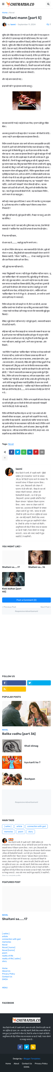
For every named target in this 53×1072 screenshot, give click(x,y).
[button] (3, 4)
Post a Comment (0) (26, 600)
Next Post (45, 607)
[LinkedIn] (30, 452)
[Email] (42, 452)
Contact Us (7, 976)
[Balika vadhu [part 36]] (26, 713)
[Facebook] (11, 452)
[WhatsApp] (23, 452)
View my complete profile (11, 875)
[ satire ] (7, 826)
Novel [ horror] (8, 947)
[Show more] (4, 457)
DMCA (5, 979)
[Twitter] (17, 452)
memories (8, 832)
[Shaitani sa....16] (39, 557)
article (19, 826)
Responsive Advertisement (26, 611)
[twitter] (39, 682)
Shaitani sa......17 (11, 567)
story (30, 832)
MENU (5, 987)
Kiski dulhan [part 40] (11, 590)
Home (4, 13)
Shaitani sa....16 (36, 567)
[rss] (14, 689)
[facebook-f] (14, 682)
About (16, 1063)
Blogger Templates (32, 1058)
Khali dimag (31, 745)
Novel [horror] (8, 950)
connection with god (36, 826)
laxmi (19, 468)
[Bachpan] (12, 778)
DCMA (26, 1067)
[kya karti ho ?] (12, 762)
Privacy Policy (8, 974)
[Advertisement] (26, 644)
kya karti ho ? (32, 762)
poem (20, 832)
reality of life (7, 956)
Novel (11, 13)
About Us (6, 971)
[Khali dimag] (12, 745)
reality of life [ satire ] (11, 958)
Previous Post (10, 607)
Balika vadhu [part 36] (19, 734)
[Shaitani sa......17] (13, 557)
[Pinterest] (36, 452)
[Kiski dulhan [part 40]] (13, 579)
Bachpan (29, 778)
